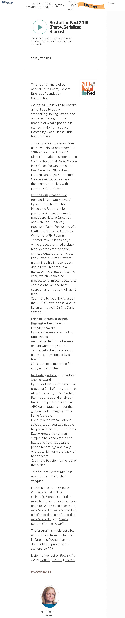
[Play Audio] (115, 16)
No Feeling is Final (44, 375)
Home (3, 1)
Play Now (40, 27)
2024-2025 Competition (38, 5)
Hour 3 (70, 560)
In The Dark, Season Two (49, 195)
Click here (38, 298)
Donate (91, 5)
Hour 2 (57, 560)
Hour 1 (45, 560)
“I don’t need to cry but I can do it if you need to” (54, 501)
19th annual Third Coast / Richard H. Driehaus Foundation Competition (54, 156)
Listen (59, 5)
